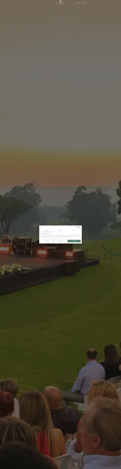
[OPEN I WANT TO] (86, 2)
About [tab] (75, 230)
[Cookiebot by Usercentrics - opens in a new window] (76, 227)
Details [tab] (60, 230)
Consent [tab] (46, 230)
